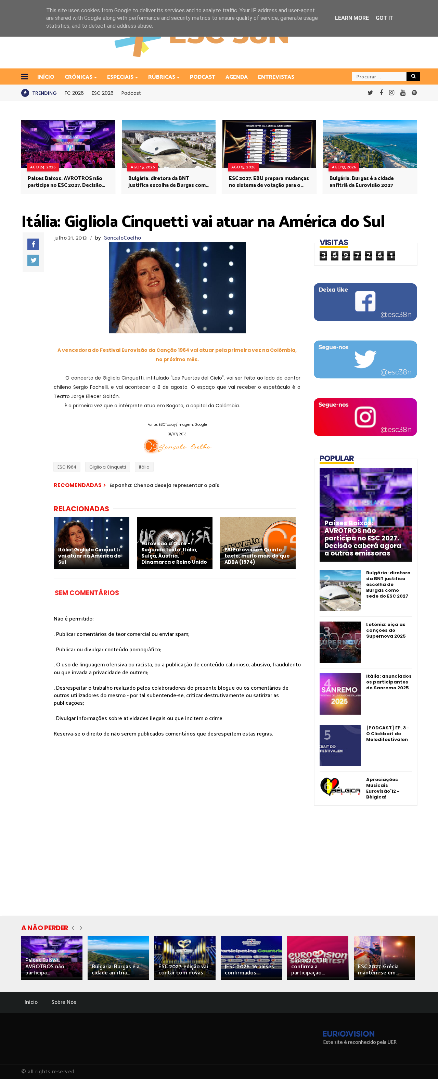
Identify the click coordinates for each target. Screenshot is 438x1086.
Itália (144, 467)
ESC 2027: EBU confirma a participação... (308, 967)
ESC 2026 (103, 93)
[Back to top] (421, 1069)
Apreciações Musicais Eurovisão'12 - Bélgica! (383, 788)
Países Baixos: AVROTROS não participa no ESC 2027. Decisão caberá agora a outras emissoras (67, 182)
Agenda (237, 77)
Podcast (202, 77)
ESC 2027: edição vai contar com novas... (183, 970)
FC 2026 (74, 93)
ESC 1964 (66, 467)
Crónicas (78, 77)
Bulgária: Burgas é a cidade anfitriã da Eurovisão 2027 (362, 182)
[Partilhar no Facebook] (33, 244)
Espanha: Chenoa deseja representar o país (164, 485)
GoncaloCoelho (122, 238)
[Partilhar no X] (33, 260)
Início (31, 1002)
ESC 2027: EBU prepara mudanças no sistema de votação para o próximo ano (269, 182)
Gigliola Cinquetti (107, 467)
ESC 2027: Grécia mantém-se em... (378, 970)
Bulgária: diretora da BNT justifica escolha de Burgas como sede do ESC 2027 (168, 182)
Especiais (120, 77)
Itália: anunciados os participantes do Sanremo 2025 (389, 682)
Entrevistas (276, 77)
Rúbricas (161, 77)
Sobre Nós (63, 1002)
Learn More (352, 18)
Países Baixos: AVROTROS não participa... (44, 967)
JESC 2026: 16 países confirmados (249, 970)
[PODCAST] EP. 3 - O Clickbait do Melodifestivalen (388, 733)
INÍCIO (45, 77)
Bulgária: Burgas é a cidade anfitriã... (116, 970)
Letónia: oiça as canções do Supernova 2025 (386, 630)
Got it (385, 18)
